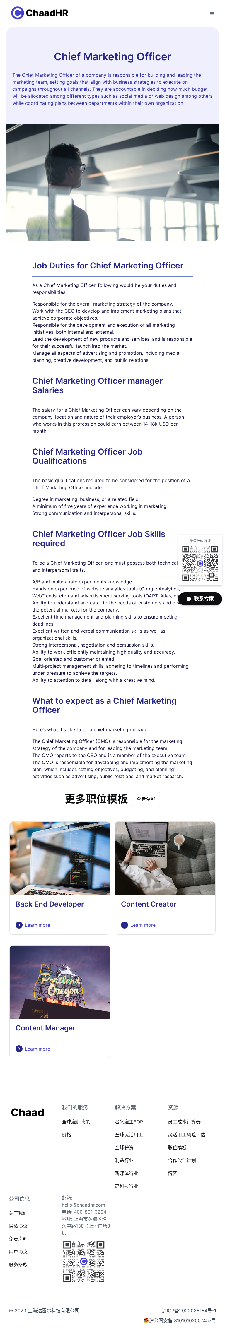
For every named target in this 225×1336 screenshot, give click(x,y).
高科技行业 (126, 1186)
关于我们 (18, 1213)
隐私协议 (18, 1226)
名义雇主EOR (129, 1122)
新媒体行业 (126, 1173)
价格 (66, 1135)
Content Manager (46, 1028)
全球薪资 (124, 1147)
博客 (172, 1173)
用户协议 (18, 1252)
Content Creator (149, 904)
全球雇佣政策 (76, 1122)
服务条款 (18, 1265)
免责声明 (18, 1239)
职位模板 (177, 1147)
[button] (212, 13)
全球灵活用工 (129, 1135)
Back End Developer (50, 904)
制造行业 (124, 1160)
